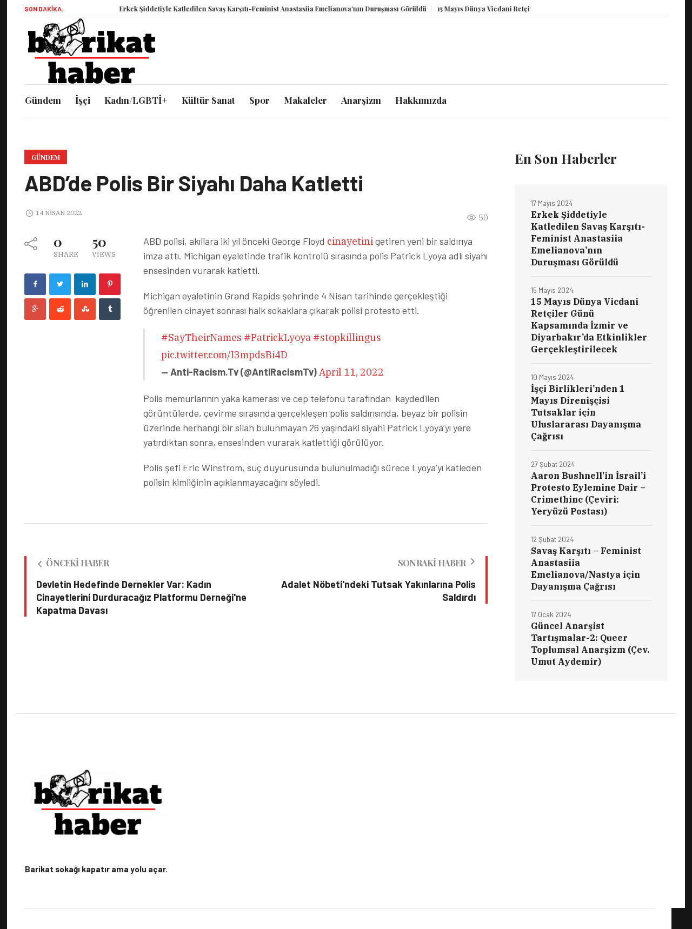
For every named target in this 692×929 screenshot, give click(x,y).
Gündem (45, 157)
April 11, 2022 (351, 372)
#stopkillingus (347, 337)
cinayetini (351, 241)
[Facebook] (35, 284)
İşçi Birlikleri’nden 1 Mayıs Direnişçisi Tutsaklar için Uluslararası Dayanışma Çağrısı (586, 412)
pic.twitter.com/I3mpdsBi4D (224, 355)
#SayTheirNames (201, 337)
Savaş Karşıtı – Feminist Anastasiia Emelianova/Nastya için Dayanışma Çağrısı (586, 568)
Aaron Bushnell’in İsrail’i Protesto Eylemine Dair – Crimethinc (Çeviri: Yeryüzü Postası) (588, 493)
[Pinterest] (110, 284)
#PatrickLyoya (277, 337)
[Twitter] (60, 284)
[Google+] (35, 309)
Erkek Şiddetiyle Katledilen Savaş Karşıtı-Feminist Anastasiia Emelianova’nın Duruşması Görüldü (258, 8)
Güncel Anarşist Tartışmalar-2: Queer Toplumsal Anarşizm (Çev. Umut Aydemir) (590, 643)
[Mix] (85, 309)
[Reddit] (60, 309)
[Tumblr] (110, 309)
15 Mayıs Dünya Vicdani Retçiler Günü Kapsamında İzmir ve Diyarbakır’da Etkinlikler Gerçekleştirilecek (589, 325)
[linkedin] (85, 284)
